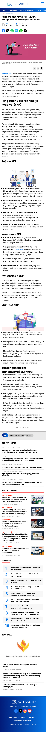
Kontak (32, 717)
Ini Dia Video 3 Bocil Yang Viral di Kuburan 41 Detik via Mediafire (23, 594)
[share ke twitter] (8, 32)
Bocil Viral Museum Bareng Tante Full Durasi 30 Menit (25, 588)
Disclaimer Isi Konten (22, 720)
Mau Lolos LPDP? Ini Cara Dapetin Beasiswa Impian (20, 665)
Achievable (18, 249)
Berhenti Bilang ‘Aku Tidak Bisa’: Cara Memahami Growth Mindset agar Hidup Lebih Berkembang (14, 512)
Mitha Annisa (11, 24)
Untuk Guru (9, 14)
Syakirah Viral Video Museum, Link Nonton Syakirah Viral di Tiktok (24, 607)
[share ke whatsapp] (12, 32)
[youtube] (30, 712)
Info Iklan (13, 717)
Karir (23, 717)
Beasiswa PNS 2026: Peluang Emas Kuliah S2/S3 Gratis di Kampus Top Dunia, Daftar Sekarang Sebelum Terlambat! (22, 676)
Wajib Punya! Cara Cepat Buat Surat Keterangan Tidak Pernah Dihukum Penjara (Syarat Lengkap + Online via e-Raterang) (15, 537)
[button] (34, 68)
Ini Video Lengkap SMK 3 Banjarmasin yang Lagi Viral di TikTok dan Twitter (25, 613)
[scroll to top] (42, 720)
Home (4, 10)
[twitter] (21, 712)
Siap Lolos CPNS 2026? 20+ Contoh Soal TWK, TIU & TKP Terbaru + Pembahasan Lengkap (14, 524)
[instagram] (25, 712)
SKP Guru (29, 435)
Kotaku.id (6, 74)
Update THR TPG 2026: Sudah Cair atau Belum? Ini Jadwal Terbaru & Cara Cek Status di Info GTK (14, 499)
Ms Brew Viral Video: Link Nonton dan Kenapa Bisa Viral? (25, 620)
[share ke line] (21, 32)
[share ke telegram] (17, 32)
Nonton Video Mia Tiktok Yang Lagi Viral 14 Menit (26, 581)
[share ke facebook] (4, 32)
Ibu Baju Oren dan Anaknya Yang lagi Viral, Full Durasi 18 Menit (25, 601)
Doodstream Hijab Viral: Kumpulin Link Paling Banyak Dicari (25, 626)
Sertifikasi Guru (26, 10)
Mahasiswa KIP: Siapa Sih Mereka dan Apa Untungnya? (19, 686)
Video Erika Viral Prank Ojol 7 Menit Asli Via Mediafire (25, 569)
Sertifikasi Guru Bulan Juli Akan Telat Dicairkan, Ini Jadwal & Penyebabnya (16, 550)
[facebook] (16, 712)
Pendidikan (13, 10)
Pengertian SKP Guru (17, 435)
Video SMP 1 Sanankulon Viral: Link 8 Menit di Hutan (24, 575)
